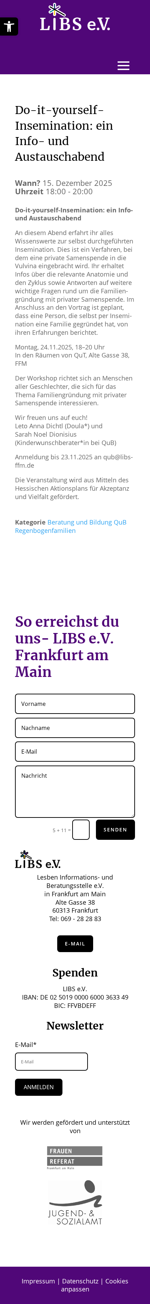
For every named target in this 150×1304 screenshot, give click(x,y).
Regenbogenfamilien (45, 530)
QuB (120, 522)
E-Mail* (26, 1044)
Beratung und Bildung (79, 522)
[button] (9, 26)
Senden (115, 829)
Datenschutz (80, 1281)
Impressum (38, 1281)
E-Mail (75, 943)
